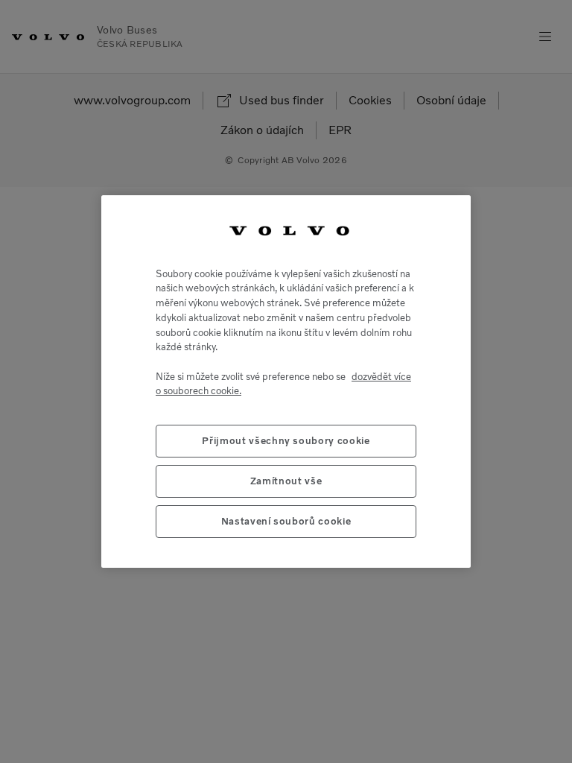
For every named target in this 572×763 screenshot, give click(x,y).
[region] (286, 381)
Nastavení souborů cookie (286, 521)
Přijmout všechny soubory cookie (285, 440)
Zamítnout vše (286, 481)
